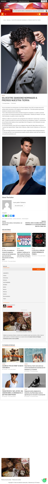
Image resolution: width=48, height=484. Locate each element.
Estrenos (5, 280)
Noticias (3, 95)
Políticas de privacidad (6, 479)
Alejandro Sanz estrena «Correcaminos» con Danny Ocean (12, 223)
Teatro (4, 298)
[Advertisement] (24, 428)
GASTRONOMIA (6, 282)
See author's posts (19, 205)
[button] (5, 14)
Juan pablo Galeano (6, 103)
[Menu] (5, 14)
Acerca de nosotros (14, 1)
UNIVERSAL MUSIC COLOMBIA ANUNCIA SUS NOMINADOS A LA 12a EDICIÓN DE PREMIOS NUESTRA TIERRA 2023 (35, 224)
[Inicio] (2, 14)
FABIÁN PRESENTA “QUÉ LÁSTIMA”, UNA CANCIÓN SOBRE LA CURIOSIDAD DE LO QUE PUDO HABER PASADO (12, 392)
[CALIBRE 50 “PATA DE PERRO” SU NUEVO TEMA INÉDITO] (13, 355)
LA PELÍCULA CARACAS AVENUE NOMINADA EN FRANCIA (38, 252)
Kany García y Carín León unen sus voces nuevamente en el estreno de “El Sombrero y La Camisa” (34, 367)
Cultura (4, 275)
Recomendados (6, 296)
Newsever (31, 482)
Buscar (5, 266)
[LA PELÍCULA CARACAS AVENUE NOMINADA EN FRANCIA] (39, 240)
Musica (4, 289)
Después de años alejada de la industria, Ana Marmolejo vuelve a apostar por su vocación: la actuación (34, 392)
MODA (4, 287)
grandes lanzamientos (8, 218)
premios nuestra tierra (17, 218)
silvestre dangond (25, 218)
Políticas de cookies (16, 479)
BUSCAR (38, 269)
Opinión (5, 294)
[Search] (37, 14)
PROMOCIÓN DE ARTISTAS (23, 1)
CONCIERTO (5, 273)
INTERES (5, 284)
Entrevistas (5, 277)
